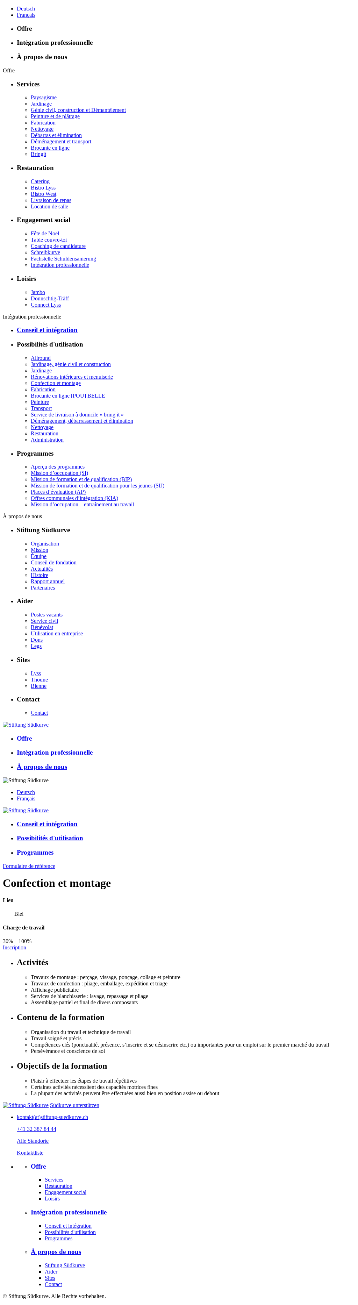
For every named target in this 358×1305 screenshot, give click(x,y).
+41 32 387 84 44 (36, 1129)
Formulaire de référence (29, 866)
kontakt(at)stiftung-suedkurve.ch (52, 1117)
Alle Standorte (33, 1141)
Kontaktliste (30, 1153)
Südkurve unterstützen (74, 1105)
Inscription (14, 947)
